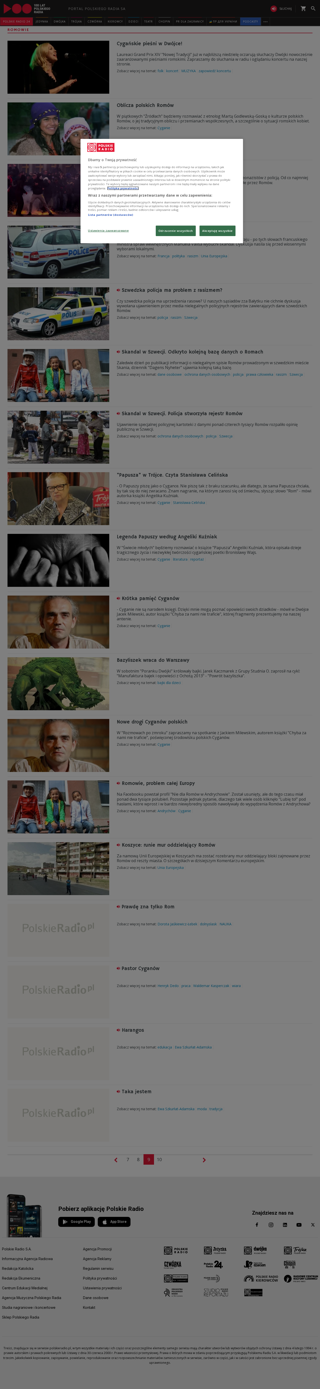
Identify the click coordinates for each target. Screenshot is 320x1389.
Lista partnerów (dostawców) (110, 215)
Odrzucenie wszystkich (175, 231)
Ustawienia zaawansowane (108, 230)
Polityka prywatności (123, 188)
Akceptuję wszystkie (217, 231)
